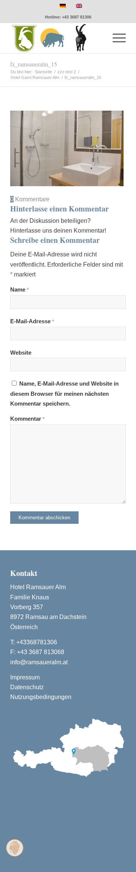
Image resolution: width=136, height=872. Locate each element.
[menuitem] (115, 38)
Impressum (25, 677)
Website (20, 353)
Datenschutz (27, 687)
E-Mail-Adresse (32, 321)
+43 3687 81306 (76, 17)
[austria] (68, 746)
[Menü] (115, 38)
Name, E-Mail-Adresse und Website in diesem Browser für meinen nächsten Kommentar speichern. (64, 394)
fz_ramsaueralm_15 (33, 64)
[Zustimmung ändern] (15, 848)
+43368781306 (36, 642)
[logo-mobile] (56, 38)
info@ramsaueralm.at (39, 662)
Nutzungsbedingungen (40, 697)
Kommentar (27, 419)
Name (19, 290)
